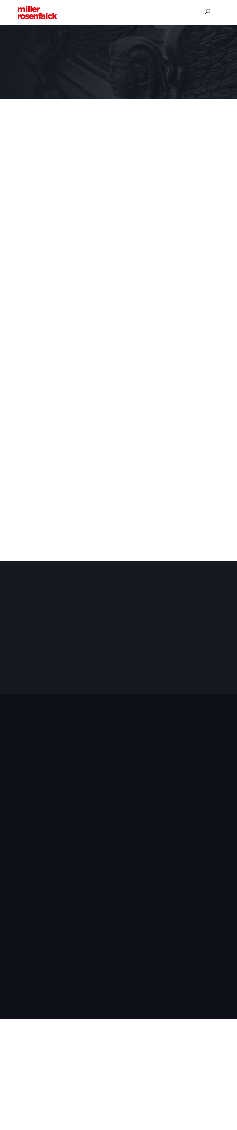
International (42, 834)
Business (38, 845)
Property (38, 890)
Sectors (37, 902)
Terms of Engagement (114, 995)
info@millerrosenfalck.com (154, 880)
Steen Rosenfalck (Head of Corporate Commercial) (92, 494)
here (138, 890)
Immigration (42, 879)
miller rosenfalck (75, 955)
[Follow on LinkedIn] (31, 802)
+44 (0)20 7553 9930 (147, 873)
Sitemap (205, 995)
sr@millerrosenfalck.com (64, 519)
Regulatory (180, 995)
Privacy (79, 995)
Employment (42, 856)
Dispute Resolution (48, 868)
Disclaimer (152, 995)
